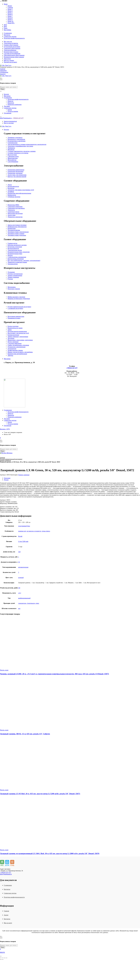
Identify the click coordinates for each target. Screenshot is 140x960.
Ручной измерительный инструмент (19, 306)
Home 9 (10, 19)
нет (19, 608)
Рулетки (10, 279)
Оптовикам (7, 113)
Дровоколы (11, 148)
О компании (8, 33)
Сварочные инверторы (15, 206)
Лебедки (10, 355)
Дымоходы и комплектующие (17, 262)
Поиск (2, 89)
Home (6, 4)
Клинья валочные (13, 335)
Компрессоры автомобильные (17, 354)
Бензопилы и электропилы (16, 139)
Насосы (10, 255)
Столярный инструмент (15, 308)
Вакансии (11, 103)
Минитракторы (13, 158)
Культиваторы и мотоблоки (16, 141)
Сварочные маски (13, 212)
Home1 (10, 6)
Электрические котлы (15, 250)
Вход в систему (9, 123)
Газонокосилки (12, 142)
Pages (5, 28)
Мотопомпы (12, 287)
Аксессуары (11, 215)
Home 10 (10, 21)
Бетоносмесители (13, 186)
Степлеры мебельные (15, 343)
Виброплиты (12, 195)
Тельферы (11, 191)
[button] (5, 429)
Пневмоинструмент (14, 318)
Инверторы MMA (13, 205)
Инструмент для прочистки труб (18, 333)
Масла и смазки (9, 60)
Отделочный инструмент (12, 46)
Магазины (7, 96)
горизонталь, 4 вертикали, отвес (28, 603)
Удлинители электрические (16, 347)
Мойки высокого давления (16, 297)
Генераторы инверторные (16, 170)
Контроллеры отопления (16, 259)
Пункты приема (13, 111)
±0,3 (19, 593)
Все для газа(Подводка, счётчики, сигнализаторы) (24, 260)
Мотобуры (11, 149)
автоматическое (23, 567)
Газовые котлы (12, 243)
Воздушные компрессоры (16, 316)
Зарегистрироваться (10, 121)
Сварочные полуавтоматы (16, 208)
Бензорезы (11, 188)
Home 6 (10, 14)
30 (19, 562)
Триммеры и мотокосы (15, 137)
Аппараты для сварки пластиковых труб (21, 190)
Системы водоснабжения (12, 53)
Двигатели (7, 58)
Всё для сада (8, 41)
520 (19, 552)
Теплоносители (13, 264)
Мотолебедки (12, 160)
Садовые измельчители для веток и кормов (22, 151)
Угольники (11, 272)
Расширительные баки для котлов (19, 252)
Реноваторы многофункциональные (19, 193)
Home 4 (10, 11)
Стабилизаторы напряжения (17, 257)
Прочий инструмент (10, 62)
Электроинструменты (11, 43)
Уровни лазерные (13, 277)
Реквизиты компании (15, 104)
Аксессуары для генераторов (17, 175)
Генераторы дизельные (15, 173)
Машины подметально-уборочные (19, 298)
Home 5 (10, 12)
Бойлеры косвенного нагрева (17, 245)
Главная (10, 7)
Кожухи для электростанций (17, 176)
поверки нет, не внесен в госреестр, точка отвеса (34, 531)
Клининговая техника (11, 52)
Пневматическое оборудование (14, 57)
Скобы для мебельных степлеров (18, 345)
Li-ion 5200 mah (23, 541)
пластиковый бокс (24, 526)
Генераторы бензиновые (15, 171)
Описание (7, 478)
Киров (10, 109)
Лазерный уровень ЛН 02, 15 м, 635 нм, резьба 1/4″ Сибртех (25, 734)
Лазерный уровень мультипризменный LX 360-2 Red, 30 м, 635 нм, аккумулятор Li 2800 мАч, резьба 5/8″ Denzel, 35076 (49, 854)
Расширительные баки (15, 253)
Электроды (11, 210)
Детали (6, 480)
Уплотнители (12, 348)
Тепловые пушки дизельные (17, 235)
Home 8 (10, 18)
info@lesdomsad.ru (6, 118)
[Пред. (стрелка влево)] (1, 959)
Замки (10, 330)
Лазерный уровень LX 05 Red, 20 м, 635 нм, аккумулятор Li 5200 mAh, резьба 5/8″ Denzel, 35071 (40, 794)
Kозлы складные (13, 326)
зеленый (21, 577)
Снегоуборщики (13, 161)
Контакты (7, 35)
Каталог (6, 94)
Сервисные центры (10, 36)
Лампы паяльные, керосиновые (18, 336)
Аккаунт (3, 74)
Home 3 (10, 9)
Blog (5, 26)
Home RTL (11, 23)
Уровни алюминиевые (15, 275)
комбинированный (24, 598)
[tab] (72, 478)
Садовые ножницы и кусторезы (18, 153)
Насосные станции (14, 289)
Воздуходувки (12, 155)
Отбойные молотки (14, 197)
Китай (20, 536)
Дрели (10, 184)
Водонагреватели (13, 248)
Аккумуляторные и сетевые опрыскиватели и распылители (27, 144)
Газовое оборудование (11, 45)
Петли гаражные (13, 342)
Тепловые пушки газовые (16, 233)
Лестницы (11, 338)
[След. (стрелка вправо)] (2, 959)
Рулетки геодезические (15, 274)
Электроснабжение (10, 50)
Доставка (7, 106)
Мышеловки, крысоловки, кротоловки (20, 340)
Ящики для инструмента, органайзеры (20, 352)
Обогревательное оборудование (14, 55)
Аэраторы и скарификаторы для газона (20, 146)
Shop (5, 24)
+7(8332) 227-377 (18, 118)
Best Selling (7, 30)
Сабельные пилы (13, 156)
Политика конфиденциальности (14, 38)
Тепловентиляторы (14, 230)
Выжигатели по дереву (15, 328)
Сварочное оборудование (12, 48)
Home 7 (10, 16)
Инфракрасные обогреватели (17, 226)
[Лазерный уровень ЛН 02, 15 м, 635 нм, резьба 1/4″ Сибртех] (40, 728)
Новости (10, 101)
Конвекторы (12, 228)
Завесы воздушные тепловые (17, 225)
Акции (6, 915)
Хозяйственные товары (15, 350)
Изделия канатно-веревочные (17, 331)
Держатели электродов (15, 217)
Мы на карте (8, 923)
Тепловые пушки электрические (18, 232)
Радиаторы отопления (15, 247)
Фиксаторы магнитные (15, 213)
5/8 (19, 588)
